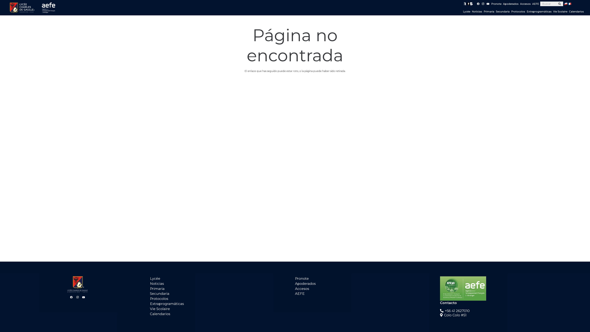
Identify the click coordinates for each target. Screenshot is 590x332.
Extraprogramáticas (167, 304)
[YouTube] (488, 3)
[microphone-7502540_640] (468, 3)
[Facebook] (478, 3)
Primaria (157, 289)
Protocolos (159, 298)
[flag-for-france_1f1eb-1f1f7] (569, 4)
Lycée (155, 278)
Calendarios (160, 314)
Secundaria (159, 293)
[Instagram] (483, 3)
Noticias (157, 283)
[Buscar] (559, 3)
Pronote (302, 278)
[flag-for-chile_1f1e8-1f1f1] (565, 4)
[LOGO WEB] (22, 7)
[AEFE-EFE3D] (512, 288)
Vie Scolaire (160, 309)
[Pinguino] (465, 3)
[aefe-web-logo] (49, 7)
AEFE (300, 293)
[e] (471, 3)
